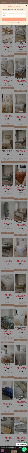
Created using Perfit (14, 24)
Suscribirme (14, 19)
